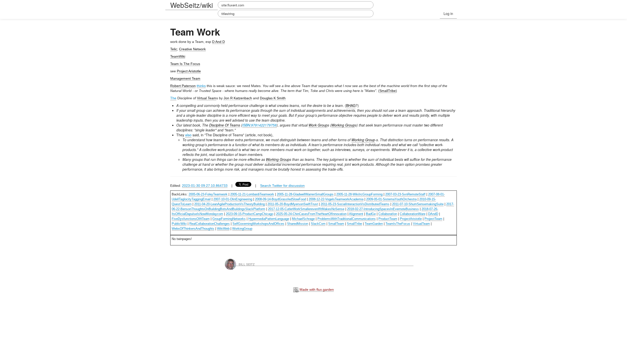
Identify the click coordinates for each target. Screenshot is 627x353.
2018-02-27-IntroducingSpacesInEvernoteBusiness (383, 209)
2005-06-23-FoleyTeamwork (208, 194)
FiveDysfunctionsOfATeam (191, 219)
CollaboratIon (387, 214)
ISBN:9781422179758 (259, 125)
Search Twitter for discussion (282, 186)
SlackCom (318, 224)
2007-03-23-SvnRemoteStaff (405, 194)
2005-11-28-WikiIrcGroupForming (359, 194)
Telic (173, 49)
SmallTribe (387, 91)
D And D (218, 42)
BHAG (351, 105)
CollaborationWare (412, 214)
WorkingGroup (242, 228)
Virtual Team (206, 98)
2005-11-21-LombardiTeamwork (252, 194)
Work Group (318, 125)
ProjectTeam (433, 219)
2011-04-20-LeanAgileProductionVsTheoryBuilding (229, 204)
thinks (201, 86)
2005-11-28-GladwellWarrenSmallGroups (305, 194)
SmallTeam (336, 224)
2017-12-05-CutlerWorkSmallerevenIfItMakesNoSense (306, 209)
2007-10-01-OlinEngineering (232, 199)
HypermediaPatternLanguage (268, 219)
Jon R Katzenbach (238, 98)
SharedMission (297, 224)
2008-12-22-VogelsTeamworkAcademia (336, 199)
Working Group (343, 125)
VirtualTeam (421, 224)
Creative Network (192, 49)
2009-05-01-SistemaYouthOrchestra (391, 199)
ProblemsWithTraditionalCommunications (346, 219)
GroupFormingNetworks (229, 219)
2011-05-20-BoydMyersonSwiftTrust (292, 204)
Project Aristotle (189, 71)
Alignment (356, 214)
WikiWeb (223, 228)
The (173, 98)
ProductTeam (387, 219)
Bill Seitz (247, 264)
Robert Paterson (183, 86)
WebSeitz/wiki (191, 5)
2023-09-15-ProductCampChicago (249, 214)
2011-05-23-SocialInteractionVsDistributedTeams (355, 204)
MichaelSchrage (303, 219)
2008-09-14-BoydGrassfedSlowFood (280, 199)
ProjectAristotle (411, 219)
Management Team (185, 78)
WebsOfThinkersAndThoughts (193, 228)
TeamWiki (177, 56)
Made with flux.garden (316, 289)
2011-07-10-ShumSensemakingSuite (418, 204)
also (188, 134)
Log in (448, 13)
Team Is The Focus (185, 64)
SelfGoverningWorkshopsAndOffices (258, 224)
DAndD (433, 214)
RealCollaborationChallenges (209, 224)
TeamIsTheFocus (398, 224)
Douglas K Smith (273, 98)
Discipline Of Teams (224, 125)
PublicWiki (179, 224)
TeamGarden (374, 224)
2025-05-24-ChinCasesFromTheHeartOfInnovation (311, 214)
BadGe (371, 214)
